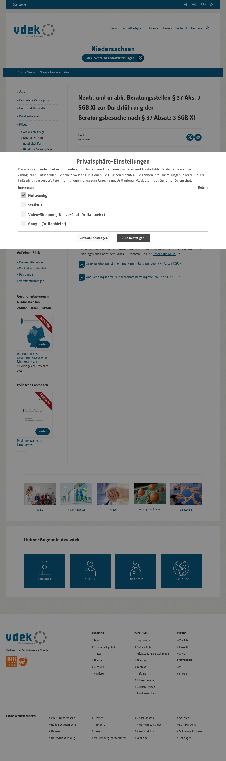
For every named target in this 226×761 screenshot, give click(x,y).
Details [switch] (203, 187)
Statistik (35, 205)
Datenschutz (183, 181)
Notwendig (37, 195)
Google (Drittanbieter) (47, 224)
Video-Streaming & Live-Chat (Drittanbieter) (66, 214)
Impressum (26, 187)
